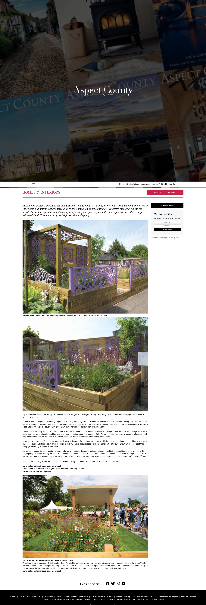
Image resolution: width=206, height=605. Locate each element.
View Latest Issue (167, 205)
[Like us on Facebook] (108, 584)
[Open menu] (33, 184)
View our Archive (158, 184)
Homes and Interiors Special (168, 597)
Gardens (110, 597)
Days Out (153, 597)
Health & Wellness (123, 599)
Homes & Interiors (99, 597)
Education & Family (70, 597)
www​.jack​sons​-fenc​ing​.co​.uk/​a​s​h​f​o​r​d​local (42, 466)
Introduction (136, 599)
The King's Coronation (140, 597)
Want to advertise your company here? (166, 237)
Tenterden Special (157, 599)
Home (121, 184)
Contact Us (170, 184)
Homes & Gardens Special (81, 599)
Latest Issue (145, 184)
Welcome (146, 599)
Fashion (58, 597)
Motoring (127, 597)
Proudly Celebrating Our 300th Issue (56, 599)
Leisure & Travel (24, 597)
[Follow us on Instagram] (118, 584)
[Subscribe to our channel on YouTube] (123, 584)
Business (13, 597)
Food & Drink (36, 597)
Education (111, 599)
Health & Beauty (84, 597)
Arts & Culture (48, 597)
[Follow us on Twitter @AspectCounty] (113, 584)
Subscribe (167, 229)
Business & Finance (98, 599)
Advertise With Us (132, 184)
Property (119, 597)
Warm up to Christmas (188, 597)
